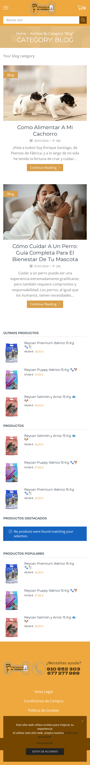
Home (21, 33)
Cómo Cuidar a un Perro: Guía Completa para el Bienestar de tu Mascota (45, 252)
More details (45, 743)
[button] (6, 8)
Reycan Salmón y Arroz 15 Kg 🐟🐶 (50, 399)
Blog (10, 75)
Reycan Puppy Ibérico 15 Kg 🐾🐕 (51, 370)
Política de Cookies (43, 710)
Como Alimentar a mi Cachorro (45, 130)
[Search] (83, 20)
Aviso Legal (44, 691)
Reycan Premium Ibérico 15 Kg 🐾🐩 (49, 345)
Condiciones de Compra (43, 701)
